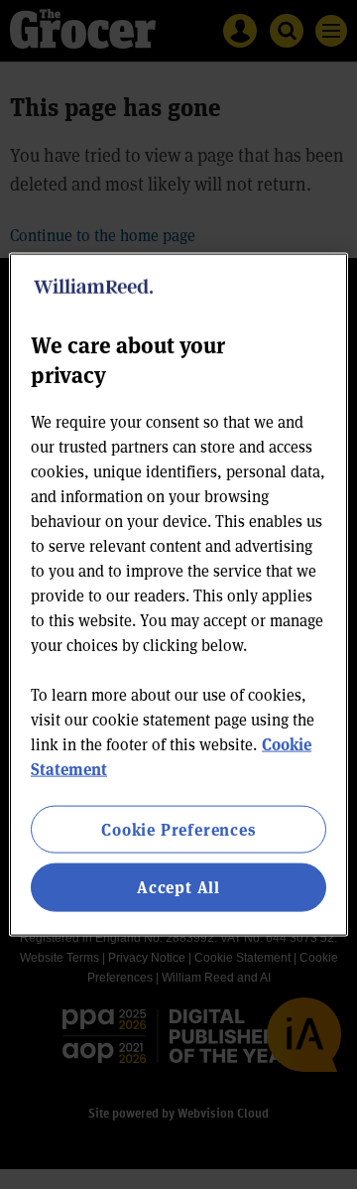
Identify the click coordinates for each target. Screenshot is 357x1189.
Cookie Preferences (178, 829)
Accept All (178, 886)
